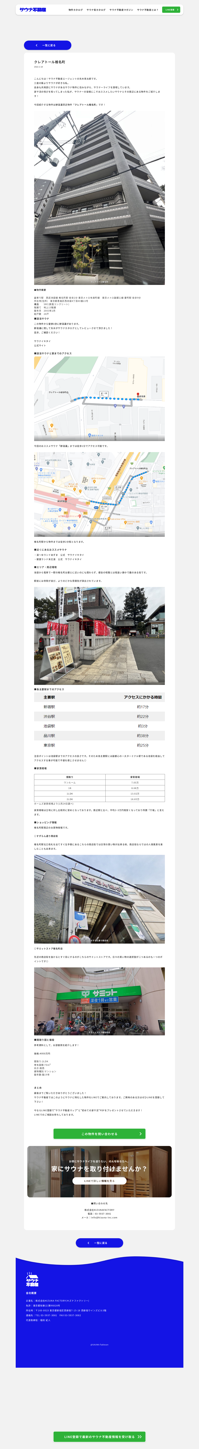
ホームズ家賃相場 (43, 803)
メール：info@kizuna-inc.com (99, 1217)
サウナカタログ (66, 328)
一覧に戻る (49, 45)
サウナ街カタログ (96, 9)
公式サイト (40, 345)
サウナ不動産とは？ (148, 9)
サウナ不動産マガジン (121, 9)
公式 (62, 554)
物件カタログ (76, 9)
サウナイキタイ (42, 341)
